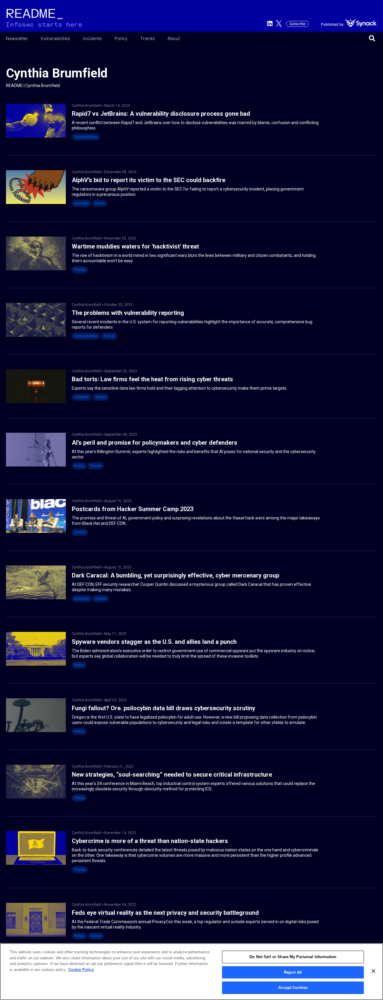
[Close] (373, 971)
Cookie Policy (81, 969)
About (174, 38)
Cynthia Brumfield (86, 105)
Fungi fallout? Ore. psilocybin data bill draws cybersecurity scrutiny (163, 708)
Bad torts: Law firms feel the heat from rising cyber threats (152, 379)
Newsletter (17, 38)
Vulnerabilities (55, 38)
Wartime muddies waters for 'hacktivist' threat (135, 246)
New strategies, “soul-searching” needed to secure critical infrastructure (172, 774)
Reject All (293, 972)
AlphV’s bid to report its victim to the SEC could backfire (148, 180)
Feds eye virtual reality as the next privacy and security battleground (165, 912)
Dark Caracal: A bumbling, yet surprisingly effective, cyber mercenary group (175, 575)
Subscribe (297, 24)
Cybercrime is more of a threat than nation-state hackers (150, 841)
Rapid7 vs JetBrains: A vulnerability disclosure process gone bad (161, 113)
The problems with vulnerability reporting (128, 313)
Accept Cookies (293, 987)
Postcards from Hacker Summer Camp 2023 (132, 509)
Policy (121, 38)
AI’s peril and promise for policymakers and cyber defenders (154, 442)
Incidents (92, 38)
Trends (147, 38)
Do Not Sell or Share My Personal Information (293, 957)
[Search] (372, 39)
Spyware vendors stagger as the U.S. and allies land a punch (154, 641)
